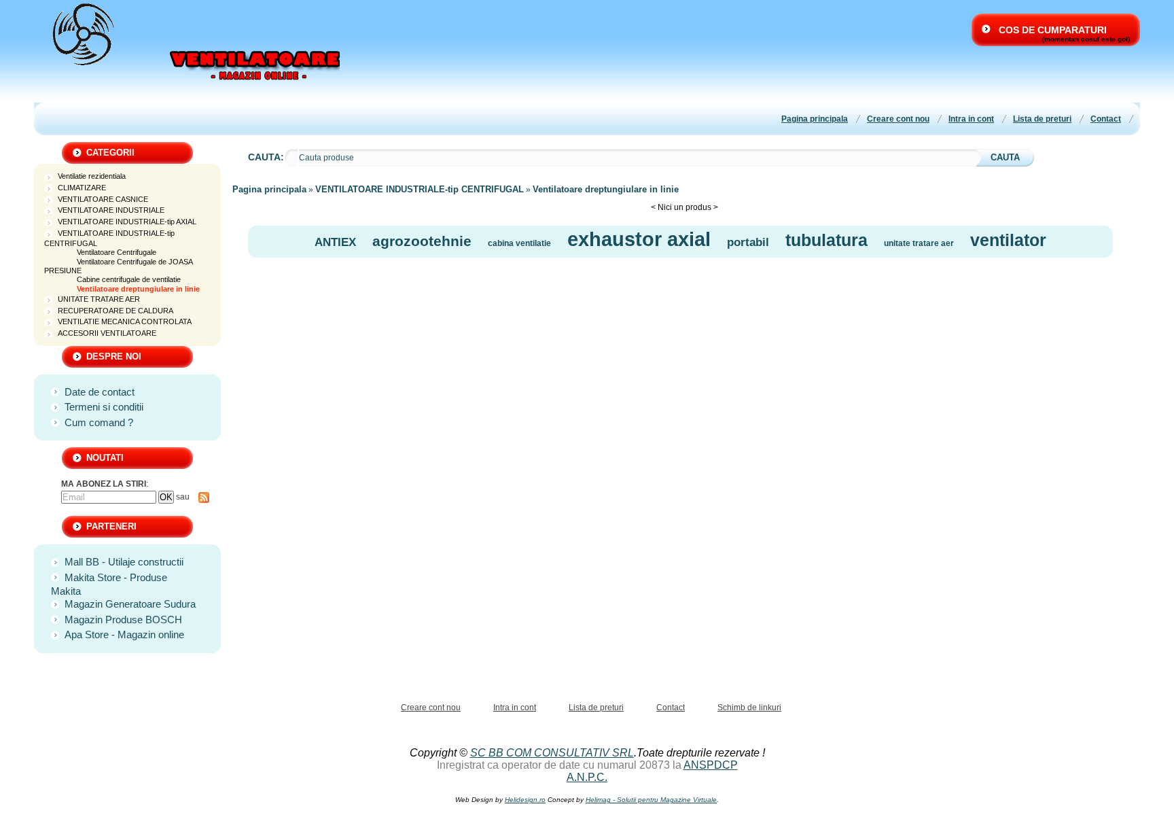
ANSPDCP (710, 765)
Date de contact (100, 392)
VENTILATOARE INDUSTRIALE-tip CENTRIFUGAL (419, 189)
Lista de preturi (1042, 119)
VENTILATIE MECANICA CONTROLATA (125, 321)
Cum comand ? (99, 422)
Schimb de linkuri (749, 707)
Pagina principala (814, 119)
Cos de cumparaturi (1053, 29)
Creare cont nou (898, 119)
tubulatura (826, 239)
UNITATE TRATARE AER (99, 299)
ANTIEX (335, 242)
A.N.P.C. (587, 777)
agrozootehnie (422, 241)
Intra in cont (971, 119)
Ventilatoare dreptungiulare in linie (138, 289)
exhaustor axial (639, 239)
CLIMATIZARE (82, 188)
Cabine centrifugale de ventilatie (129, 279)
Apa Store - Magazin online (124, 634)
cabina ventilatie (519, 243)
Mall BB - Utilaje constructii (124, 562)
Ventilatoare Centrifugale (116, 252)
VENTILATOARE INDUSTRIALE (111, 210)
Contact (1105, 119)
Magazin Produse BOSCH (123, 619)
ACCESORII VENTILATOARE (107, 333)
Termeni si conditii (104, 407)
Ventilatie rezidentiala (92, 176)
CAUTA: (266, 157)
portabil (748, 242)
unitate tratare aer (919, 243)
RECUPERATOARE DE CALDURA (115, 311)
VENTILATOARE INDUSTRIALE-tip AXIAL (127, 221)
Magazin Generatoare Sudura (130, 604)
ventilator (1008, 239)
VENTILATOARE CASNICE (103, 199)
